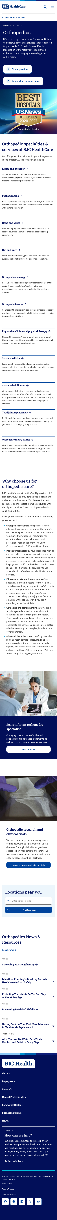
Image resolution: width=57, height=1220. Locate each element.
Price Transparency (9, 1194)
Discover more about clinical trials (28, 865)
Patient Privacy (8, 1189)
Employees (7, 1081)
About (5, 1073)
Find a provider (29, 749)
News (5, 1120)
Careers (6, 1089)
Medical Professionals (13, 1097)
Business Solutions (11, 1112)
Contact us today (13, 1161)
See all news (8, 949)
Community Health (11, 1104)
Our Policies (7, 1184)
